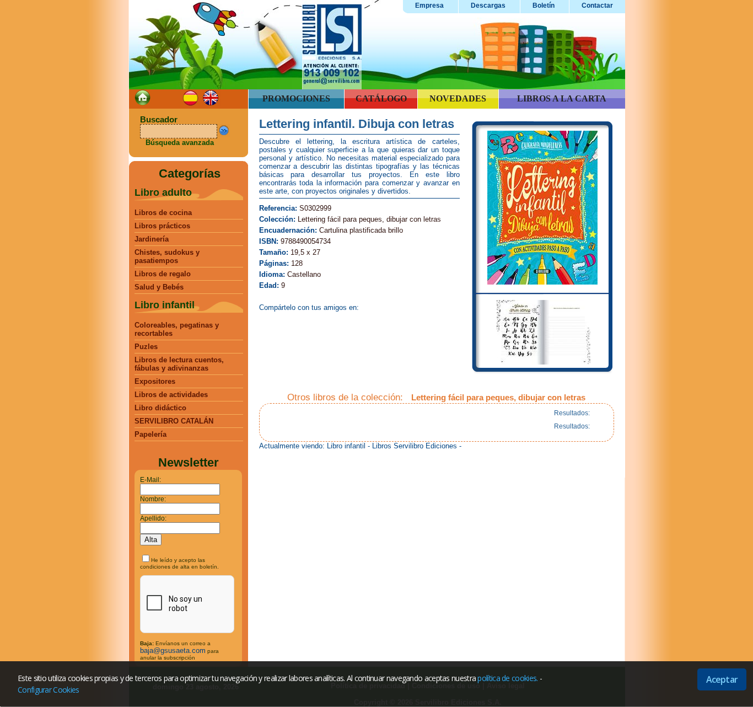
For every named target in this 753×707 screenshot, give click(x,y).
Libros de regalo (163, 274)
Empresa (429, 5)
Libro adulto (163, 192)
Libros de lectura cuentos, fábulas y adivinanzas (179, 364)
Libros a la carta (561, 98)
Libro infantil (165, 304)
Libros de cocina (163, 212)
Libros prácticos (162, 226)
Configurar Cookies (48, 689)
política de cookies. (507, 678)
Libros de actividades (171, 394)
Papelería (150, 434)
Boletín (544, 5)
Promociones (296, 98)
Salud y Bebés (159, 287)
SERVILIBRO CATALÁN (174, 421)
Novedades (457, 98)
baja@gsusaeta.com (173, 650)
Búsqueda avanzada (180, 142)
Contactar (597, 5)
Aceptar (722, 679)
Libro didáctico (160, 408)
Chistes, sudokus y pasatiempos (167, 256)
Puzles (146, 346)
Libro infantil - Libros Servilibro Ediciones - (394, 446)
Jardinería (152, 239)
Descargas (488, 5)
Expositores (155, 381)
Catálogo (381, 98)
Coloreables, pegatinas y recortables (177, 329)
